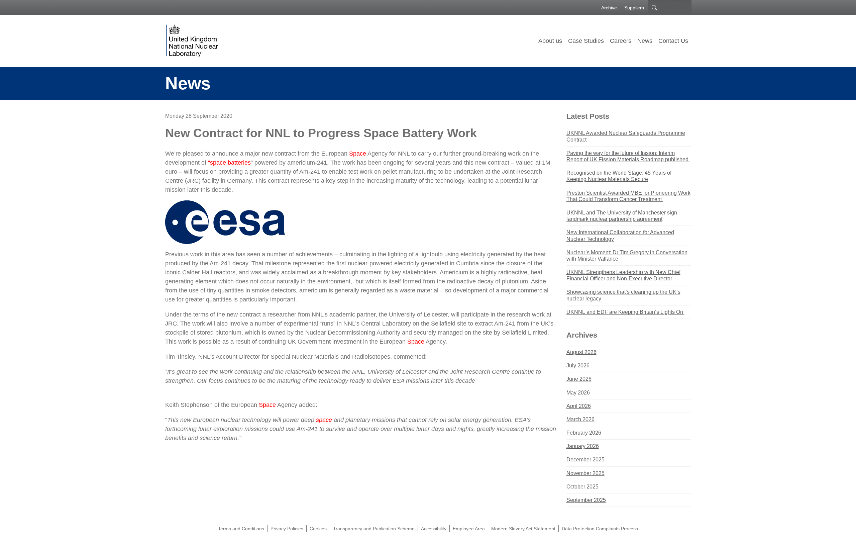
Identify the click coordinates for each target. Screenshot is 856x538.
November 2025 (585, 473)
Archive (609, 7)
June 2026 (579, 379)
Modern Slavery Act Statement (523, 528)
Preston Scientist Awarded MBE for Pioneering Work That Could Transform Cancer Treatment (628, 196)
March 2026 (580, 419)
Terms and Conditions (241, 528)
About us (550, 40)
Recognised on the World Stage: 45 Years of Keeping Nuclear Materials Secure (618, 176)
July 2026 (578, 365)
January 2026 (582, 446)
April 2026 (578, 406)
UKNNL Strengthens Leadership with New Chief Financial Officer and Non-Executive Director (623, 275)
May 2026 (578, 392)
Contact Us (673, 40)
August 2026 (581, 352)
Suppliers (634, 7)
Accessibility (433, 528)
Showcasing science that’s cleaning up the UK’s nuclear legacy (623, 295)
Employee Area (469, 528)
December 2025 (585, 459)
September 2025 (586, 500)
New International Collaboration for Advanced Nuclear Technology (620, 236)
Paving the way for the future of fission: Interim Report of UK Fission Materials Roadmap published (628, 156)
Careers (620, 40)
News (644, 40)
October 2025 (582, 486)
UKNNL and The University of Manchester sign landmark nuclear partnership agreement (621, 216)
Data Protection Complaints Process (600, 528)
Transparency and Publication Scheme (374, 528)
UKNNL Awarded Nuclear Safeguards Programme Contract (625, 136)
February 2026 (583, 433)
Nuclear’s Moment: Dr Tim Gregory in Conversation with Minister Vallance (626, 256)
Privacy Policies (287, 528)
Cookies (318, 528)
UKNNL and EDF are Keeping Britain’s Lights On (625, 312)
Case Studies (586, 40)
